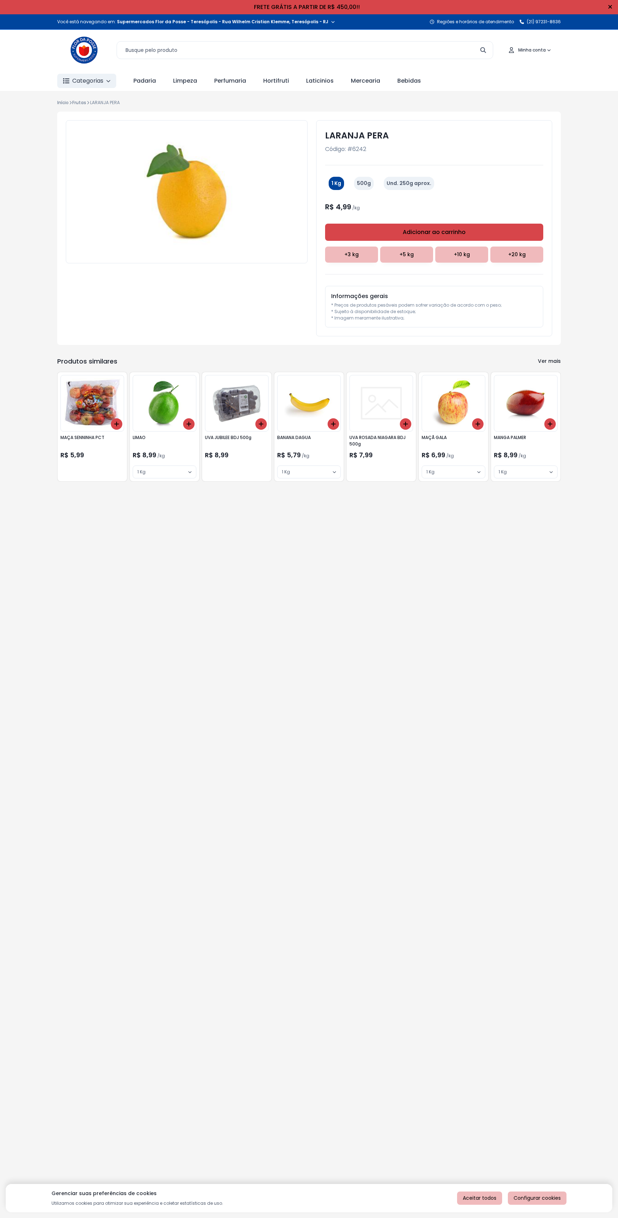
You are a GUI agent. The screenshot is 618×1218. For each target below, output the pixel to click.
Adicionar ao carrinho (434, 232)
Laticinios (320, 81)
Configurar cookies (537, 1198)
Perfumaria (230, 81)
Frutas (79, 102)
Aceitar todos (479, 1198)
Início (63, 102)
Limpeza (185, 81)
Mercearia (365, 81)
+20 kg (517, 254)
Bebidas (409, 81)
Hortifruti (276, 81)
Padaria (144, 81)
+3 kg (351, 254)
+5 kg (406, 254)
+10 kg (462, 254)
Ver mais (549, 361)
